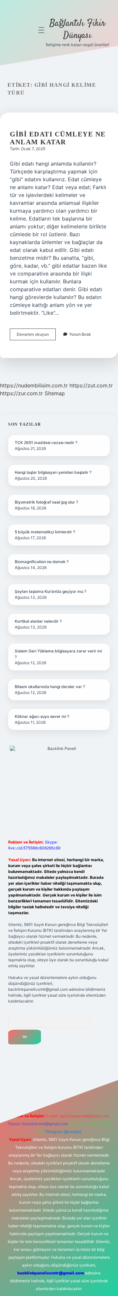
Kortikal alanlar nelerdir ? (38, 621)
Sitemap (55, 393)
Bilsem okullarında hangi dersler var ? (50, 686)
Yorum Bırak (80, 334)
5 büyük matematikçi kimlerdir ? (45, 531)
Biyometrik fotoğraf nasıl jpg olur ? (46, 502)
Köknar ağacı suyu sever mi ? (42, 716)
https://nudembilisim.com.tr (34, 385)
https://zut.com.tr (91, 385)
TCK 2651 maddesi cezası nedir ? (46, 442)
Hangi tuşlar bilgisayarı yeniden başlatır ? (53, 472)
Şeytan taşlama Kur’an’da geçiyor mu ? (50, 591)
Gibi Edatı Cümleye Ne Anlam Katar (58, 138)
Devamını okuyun (36, 335)
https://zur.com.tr (21, 393)
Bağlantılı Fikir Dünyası (77, 29)
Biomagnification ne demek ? (42, 561)
